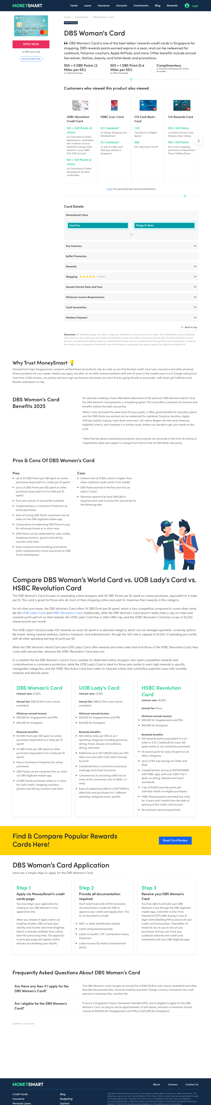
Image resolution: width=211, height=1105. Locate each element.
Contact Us (191, 1084)
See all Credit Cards (31, 58)
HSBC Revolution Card (67, 613)
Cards (73, 5)
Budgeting (66, 1098)
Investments (141, 5)
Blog (157, 5)
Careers (173, 1084)
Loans (87, 5)
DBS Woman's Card (103, 17)
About (156, 1084)
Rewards (172, 5)
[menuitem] (74, 5)
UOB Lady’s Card (33, 613)
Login (195, 5)
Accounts (121, 5)
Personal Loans (22, 1103)
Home (67, 17)
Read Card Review (175, 840)
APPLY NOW (31, 44)
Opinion (65, 1103)
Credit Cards (81, 17)
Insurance (104, 5)
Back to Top (190, 327)
